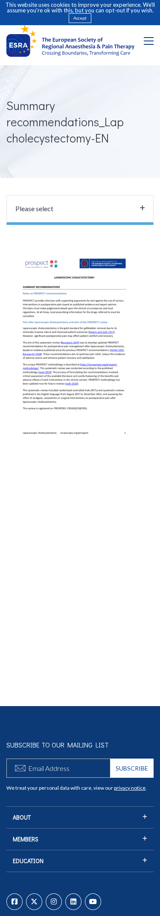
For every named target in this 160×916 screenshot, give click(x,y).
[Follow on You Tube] (93, 901)
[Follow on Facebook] (14, 901)
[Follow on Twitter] (34, 901)
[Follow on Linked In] (73, 901)
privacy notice (129, 788)
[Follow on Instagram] (54, 901)
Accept (80, 17)
